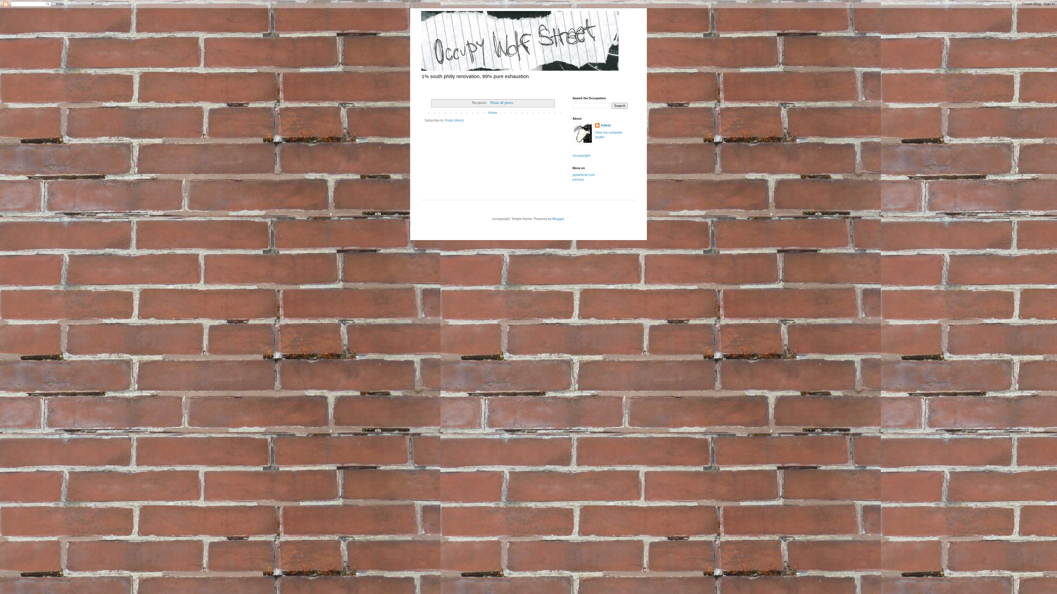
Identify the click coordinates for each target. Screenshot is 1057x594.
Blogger (558, 219)
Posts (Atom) (454, 120)
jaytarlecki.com (584, 175)
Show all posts (501, 103)
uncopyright (581, 156)
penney (578, 180)
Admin (606, 125)
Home (492, 113)
